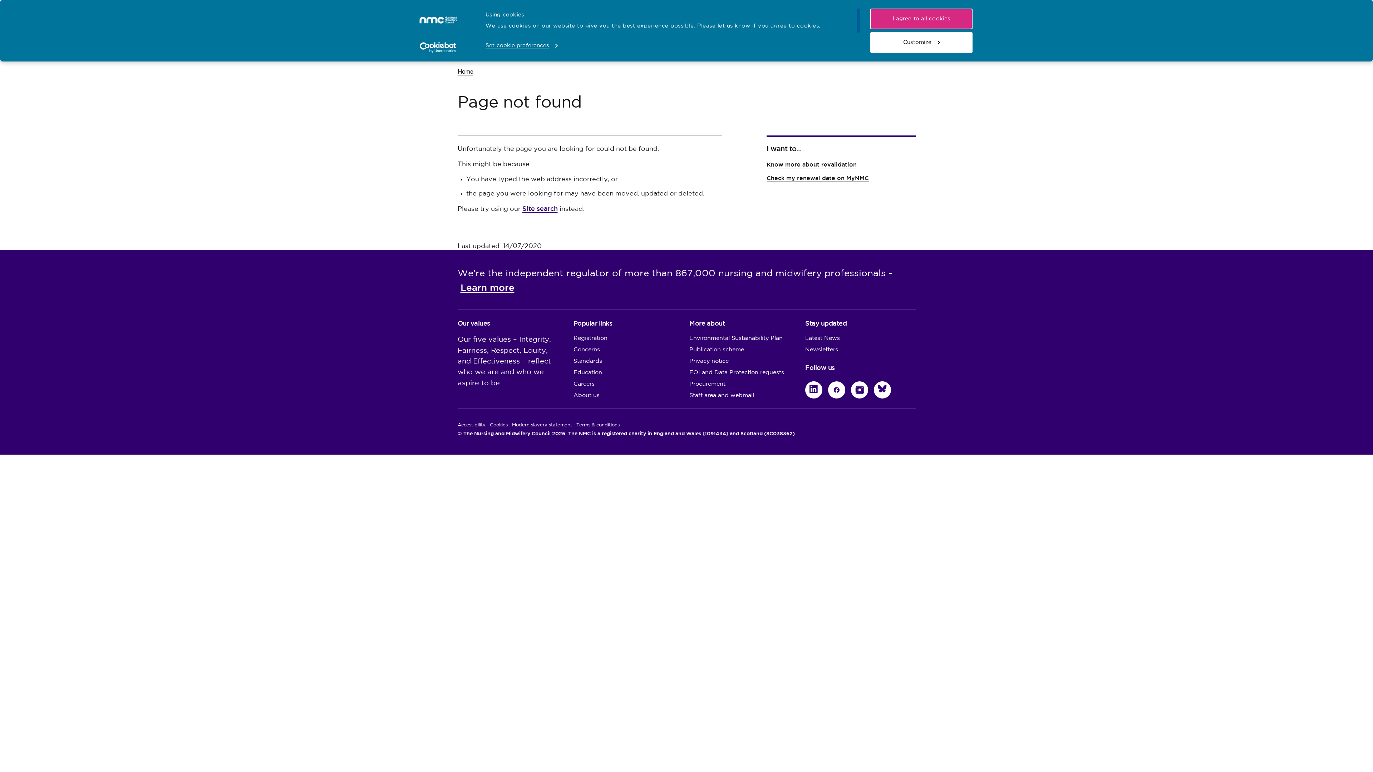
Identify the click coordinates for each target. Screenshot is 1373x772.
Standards (588, 361)
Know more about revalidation (812, 164)
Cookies (499, 425)
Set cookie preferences (517, 45)
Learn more (488, 288)
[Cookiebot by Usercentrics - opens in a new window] (438, 47)
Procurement (707, 384)
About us (587, 395)
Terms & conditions (598, 425)
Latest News (822, 338)
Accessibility (472, 425)
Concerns (587, 349)
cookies (520, 26)
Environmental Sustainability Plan (736, 338)
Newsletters (821, 349)
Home (465, 71)
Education (588, 372)
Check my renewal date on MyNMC (818, 178)
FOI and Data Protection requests (736, 372)
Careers (584, 384)
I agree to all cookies (921, 18)
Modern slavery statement (542, 425)
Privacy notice (709, 361)
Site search (540, 208)
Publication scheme (716, 349)
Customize (917, 42)
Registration (590, 338)
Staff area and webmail (721, 395)
